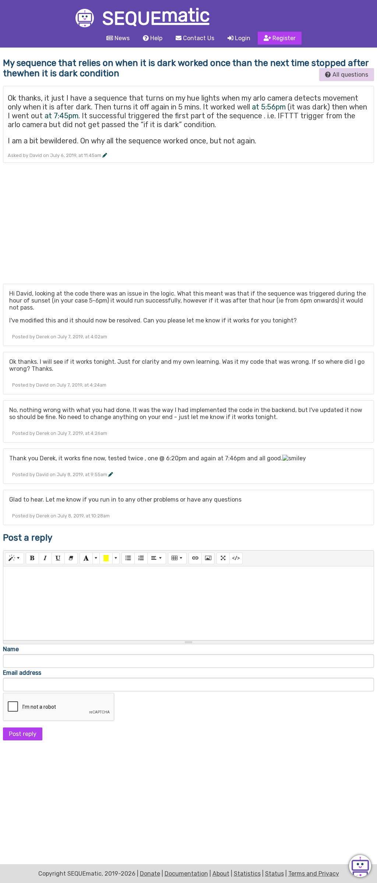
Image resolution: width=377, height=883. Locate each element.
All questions (349, 74)
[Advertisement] (188, 226)
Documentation (186, 873)
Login (241, 38)
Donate (150, 873)
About (220, 873)
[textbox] (188, 603)
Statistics (247, 873)
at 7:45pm (61, 115)
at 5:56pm (269, 106)
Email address (22, 672)
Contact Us (198, 38)
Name (11, 649)
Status (274, 873)
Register (283, 38)
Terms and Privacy (313, 873)
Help (155, 38)
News (121, 38)
